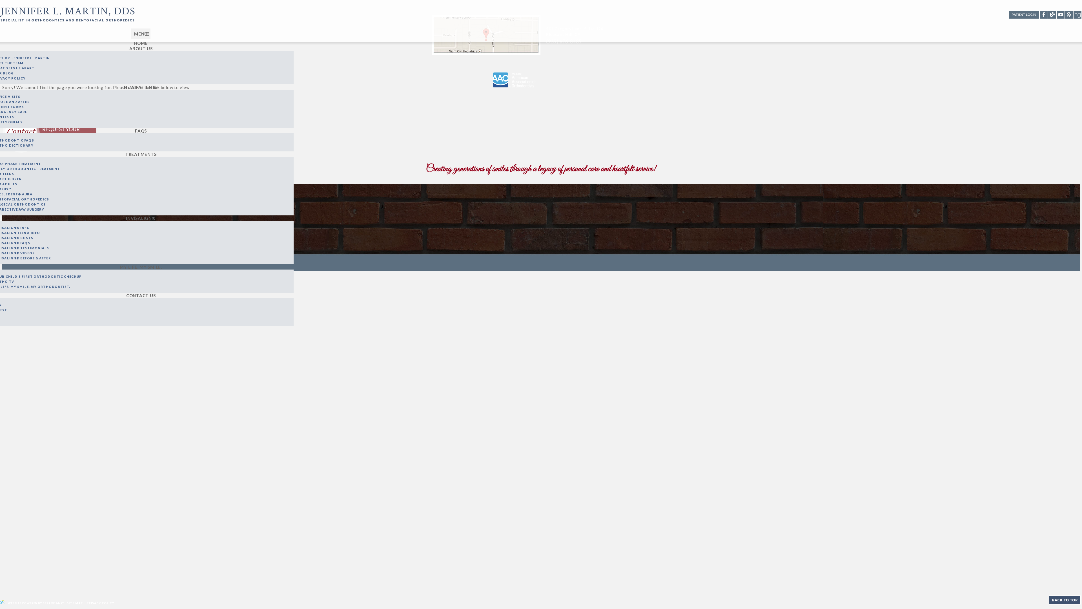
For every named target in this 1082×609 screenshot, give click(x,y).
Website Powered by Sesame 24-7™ (36, 603)
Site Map (75, 603)
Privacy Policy (100, 603)
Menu (141, 33)
